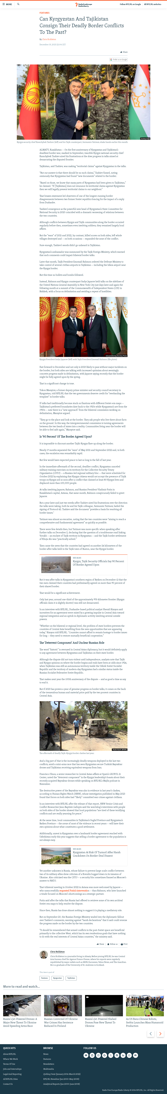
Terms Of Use (9, 1064)
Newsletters (48, 1064)
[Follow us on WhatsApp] (129, 1055)
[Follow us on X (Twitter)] (110, 1055)
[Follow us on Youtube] (86, 1055)
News (45, 1054)
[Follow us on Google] (104, 1055)
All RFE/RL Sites (10, 1079)
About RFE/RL (9, 1054)
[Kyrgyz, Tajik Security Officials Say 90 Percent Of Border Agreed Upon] (56, 564)
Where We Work (10, 1059)
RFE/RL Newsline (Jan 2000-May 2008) (61, 1079)
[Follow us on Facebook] (116, 1055)
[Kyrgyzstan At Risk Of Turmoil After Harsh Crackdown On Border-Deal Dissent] (56, 856)
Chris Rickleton (49, 39)
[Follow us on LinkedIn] (123, 1055)
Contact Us (8, 1084)
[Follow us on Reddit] (92, 1055)
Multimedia (48, 1069)
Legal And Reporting (12, 1074)
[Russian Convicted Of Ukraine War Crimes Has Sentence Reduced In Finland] (63, 1005)
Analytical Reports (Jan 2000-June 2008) (61, 1084)
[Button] (123, 52)
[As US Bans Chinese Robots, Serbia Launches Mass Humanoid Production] (145, 1005)
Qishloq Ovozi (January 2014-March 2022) (62, 1074)
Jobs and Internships (12, 1069)
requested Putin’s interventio (73, 891)
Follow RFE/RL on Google (130, 4)
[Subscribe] (135, 1055)
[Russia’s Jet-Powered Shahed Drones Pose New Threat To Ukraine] (104, 1005)
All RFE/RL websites (152, 4)
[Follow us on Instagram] (98, 1055)
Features (44, 13)
